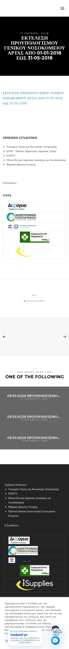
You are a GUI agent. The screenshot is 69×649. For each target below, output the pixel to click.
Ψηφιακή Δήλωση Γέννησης (21, 164)
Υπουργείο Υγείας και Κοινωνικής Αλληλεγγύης (31, 146)
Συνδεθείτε (10, 183)
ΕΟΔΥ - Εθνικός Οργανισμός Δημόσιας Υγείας (31, 151)
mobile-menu (61, 8)
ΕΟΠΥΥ (10, 155)
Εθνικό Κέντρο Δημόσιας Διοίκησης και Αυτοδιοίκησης (36, 160)
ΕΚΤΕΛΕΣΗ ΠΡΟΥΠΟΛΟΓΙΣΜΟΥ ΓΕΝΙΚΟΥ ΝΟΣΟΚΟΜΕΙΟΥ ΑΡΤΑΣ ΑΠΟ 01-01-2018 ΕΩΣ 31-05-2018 (33, 98)
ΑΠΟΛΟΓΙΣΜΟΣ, (35, 301)
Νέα (34, 295)
